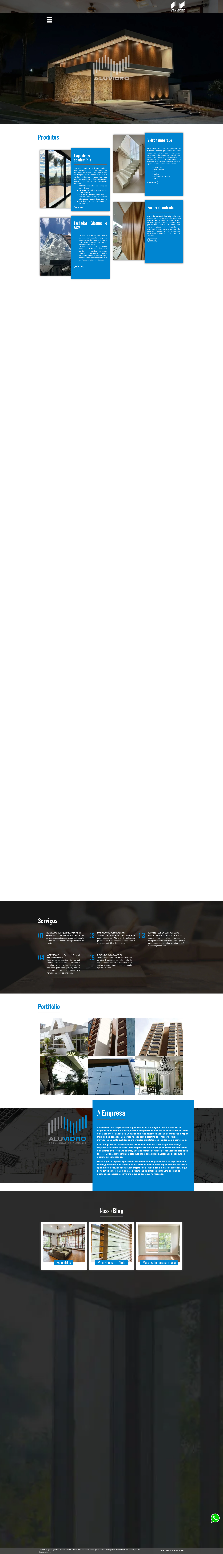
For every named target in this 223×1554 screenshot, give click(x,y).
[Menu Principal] (49, 20)
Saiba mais (79, 96)
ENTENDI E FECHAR (172, 1550)
